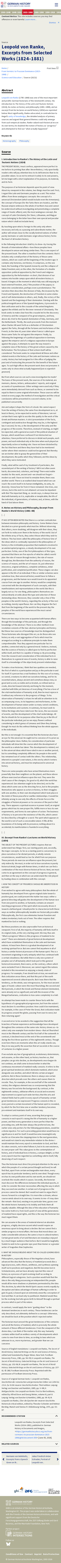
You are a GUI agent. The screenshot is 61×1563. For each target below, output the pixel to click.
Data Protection (51, 1554)
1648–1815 (16, 12)
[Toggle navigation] (57, 5)
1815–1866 (28, 12)
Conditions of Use (14, 1554)
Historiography (9, 141)
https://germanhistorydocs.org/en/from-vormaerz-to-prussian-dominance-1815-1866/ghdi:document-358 (33, 1434)
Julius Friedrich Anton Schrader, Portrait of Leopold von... (41, 1459)
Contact (29, 1554)
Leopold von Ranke (10, 97)
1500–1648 (5, 12)
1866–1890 (39, 12)
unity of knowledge (17, 116)
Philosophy (24, 141)
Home (4, 68)
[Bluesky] (8, 1543)
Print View (51, 68)
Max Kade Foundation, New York (36, 1523)
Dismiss (54, 22)
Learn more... (31, 19)
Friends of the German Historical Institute (31, 1514)
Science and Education (12, 77)
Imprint (38, 1554)
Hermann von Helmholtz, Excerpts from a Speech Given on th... (17, 1459)
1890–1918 (50, 12)
